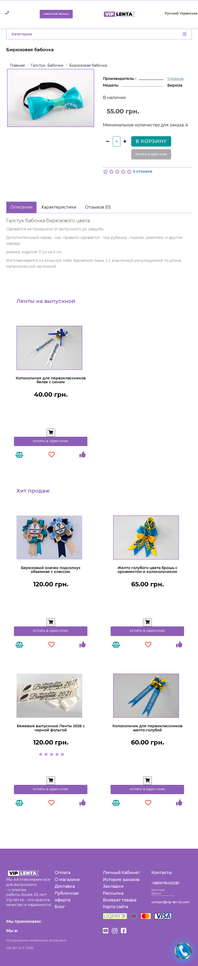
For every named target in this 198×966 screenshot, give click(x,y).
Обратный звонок (56, 14)
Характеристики (58, 207)
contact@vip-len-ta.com (170, 902)
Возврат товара (119, 900)
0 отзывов (142, 171)
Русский (171, 13)
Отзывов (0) (98, 207)
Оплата (62, 872)
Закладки (113, 886)
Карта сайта (115, 906)
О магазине (67, 879)
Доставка (65, 886)
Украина (175, 78)
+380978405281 (165, 883)
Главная (17, 65)
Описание (21, 207)
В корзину (151, 141)
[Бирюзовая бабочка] (50, 98)
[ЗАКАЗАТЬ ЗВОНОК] (183, 951)
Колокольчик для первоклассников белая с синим (51, 380)
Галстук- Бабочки (47, 65)
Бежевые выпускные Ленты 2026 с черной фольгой (51, 728)
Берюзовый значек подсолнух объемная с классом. (50, 569)
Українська (188, 13)
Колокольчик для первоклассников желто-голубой (147, 728)
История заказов (121, 879)
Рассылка (113, 893)
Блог (60, 906)
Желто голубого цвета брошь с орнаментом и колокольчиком (147, 569)
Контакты (161, 872)
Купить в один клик (151, 154)
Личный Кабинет (121, 872)
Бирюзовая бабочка (88, 65)
